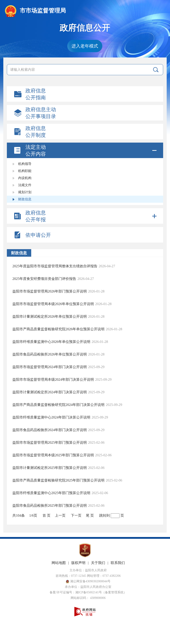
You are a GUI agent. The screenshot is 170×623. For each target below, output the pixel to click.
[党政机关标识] (85, 556)
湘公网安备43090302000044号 (89, 581)
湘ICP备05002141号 (88, 592)
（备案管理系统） (114, 592)
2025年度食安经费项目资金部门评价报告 (44, 279)
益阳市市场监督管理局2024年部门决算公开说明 (49, 367)
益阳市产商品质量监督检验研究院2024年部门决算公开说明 (58, 405)
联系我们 (118, 563)
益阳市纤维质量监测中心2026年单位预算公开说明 (51, 342)
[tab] (85, 150)
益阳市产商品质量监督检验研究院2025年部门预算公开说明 (58, 480)
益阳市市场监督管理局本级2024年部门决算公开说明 (53, 379)
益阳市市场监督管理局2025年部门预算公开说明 (49, 442)
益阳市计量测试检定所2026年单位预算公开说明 (49, 316)
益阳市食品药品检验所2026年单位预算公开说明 (49, 354)
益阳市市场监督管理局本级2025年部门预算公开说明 (53, 455)
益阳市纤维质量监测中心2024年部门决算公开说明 (51, 417)
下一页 (76, 515)
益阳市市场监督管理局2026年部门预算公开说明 (49, 291)
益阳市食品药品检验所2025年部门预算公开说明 (49, 505)
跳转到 (104, 515)
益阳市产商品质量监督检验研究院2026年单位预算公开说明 (58, 329)
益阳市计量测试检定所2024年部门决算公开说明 (49, 392)
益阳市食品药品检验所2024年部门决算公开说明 (49, 430)
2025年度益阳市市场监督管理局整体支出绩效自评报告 (54, 266)
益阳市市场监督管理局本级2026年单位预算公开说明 (53, 304)
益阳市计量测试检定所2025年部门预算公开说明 (49, 468)
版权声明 (78, 563)
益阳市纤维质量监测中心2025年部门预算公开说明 (51, 493)
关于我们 (98, 563)
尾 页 (90, 515)
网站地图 (59, 563)
